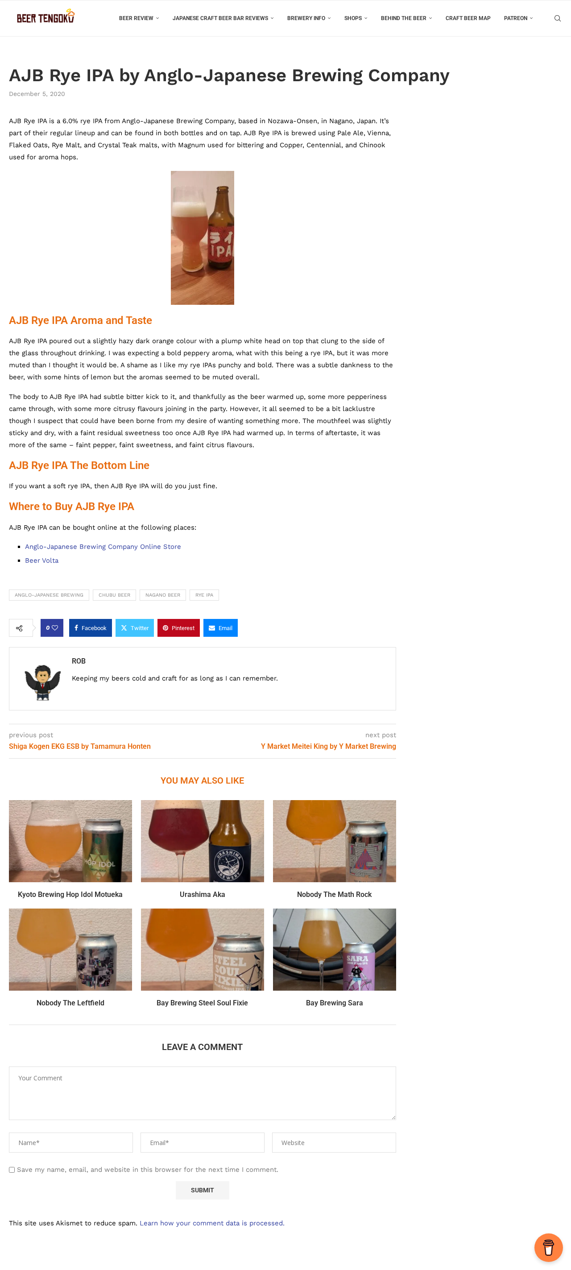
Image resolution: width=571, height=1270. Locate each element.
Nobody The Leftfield (70, 1003)
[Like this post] (55, 628)
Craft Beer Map (468, 18)
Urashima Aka (202, 894)
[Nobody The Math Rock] (334, 841)
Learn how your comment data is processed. (212, 1223)
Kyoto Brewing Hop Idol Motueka (70, 894)
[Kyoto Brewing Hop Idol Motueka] (70, 841)
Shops (353, 18)
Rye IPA (204, 595)
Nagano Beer (162, 595)
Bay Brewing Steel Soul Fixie (202, 1003)
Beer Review (136, 18)
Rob (79, 661)
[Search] (557, 18)
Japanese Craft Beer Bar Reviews (220, 18)
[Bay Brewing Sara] (334, 950)
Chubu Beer (114, 595)
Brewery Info (306, 18)
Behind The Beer (403, 18)
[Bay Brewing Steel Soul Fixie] (202, 950)
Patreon (515, 18)
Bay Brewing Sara (334, 1003)
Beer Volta (41, 560)
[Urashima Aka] (202, 841)
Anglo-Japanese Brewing (49, 595)
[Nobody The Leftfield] (70, 950)
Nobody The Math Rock (334, 894)
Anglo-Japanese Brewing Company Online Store (104, 547)
